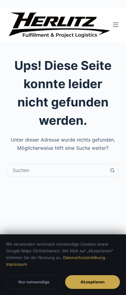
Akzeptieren (92, 281)
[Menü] (115, 24)
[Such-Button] (112, 170)
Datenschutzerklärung (84, 257)
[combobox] (57, 170)
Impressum (16, 264)
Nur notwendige (34, 281)
